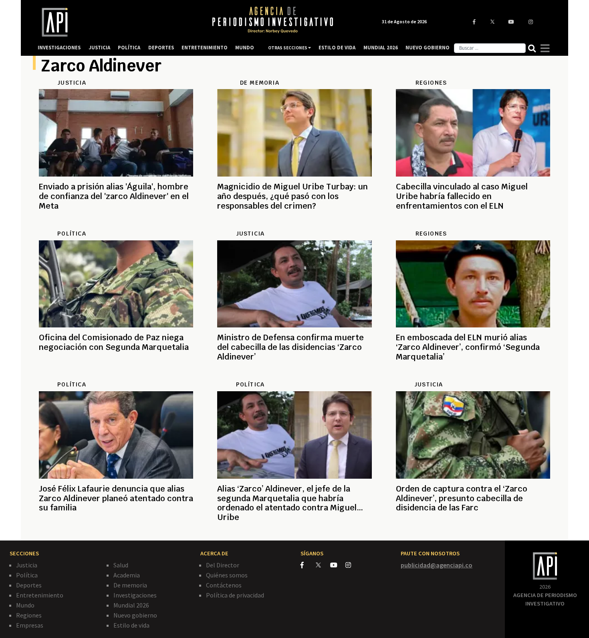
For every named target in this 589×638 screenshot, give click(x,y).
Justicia (26, 565)
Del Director (222, 565)
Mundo (25, 605)
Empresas (29, 625)
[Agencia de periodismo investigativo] (117, 22)
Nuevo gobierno (135, 615)
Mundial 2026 (131, 605)
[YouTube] (337, 565)
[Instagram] (352, 565)
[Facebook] (308, 565)
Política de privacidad (235, 595)
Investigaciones (135, 595)
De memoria (130, 585)
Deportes (29, 585)
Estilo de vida (131, 625)
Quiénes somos (227, 575)
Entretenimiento (39, 595)
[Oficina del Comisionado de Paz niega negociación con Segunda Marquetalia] (116, 376)
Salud (120, 565)
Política (27, 575)
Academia (126, 575)
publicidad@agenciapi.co (436, 565)
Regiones (29, 615)
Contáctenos (224, 585)
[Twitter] (322, 564)
